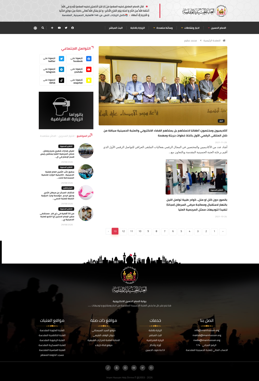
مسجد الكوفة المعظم (52, 355)
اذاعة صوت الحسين (155, 350)
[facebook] (73, 28)
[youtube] (59, 28)
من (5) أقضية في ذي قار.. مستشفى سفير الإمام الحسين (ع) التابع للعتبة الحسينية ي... (57, 216)
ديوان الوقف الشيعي (104, 335)
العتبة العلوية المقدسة (52, 330)
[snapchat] (116, 368)
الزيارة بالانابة (137, 28)
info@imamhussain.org (207, 330)
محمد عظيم (190, 40)
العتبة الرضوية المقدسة (52, 340)
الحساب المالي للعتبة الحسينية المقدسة (207, 350)
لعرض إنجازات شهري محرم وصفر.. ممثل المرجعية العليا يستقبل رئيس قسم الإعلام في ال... (57, 154)
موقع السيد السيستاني (104, 330)
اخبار (221, 121)
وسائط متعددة (164, 28)
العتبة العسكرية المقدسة (52, 345)
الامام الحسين (218, 28)
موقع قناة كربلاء (103, 345)
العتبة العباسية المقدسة (52, 350)
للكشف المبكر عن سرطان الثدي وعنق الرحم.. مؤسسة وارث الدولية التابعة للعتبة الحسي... (57, 195)
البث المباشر (116, 28)
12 (123, 231)
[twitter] (66, 28)
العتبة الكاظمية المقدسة (52, 335)
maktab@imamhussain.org (207, 335)
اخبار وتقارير (67, 188)
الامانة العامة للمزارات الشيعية (104, 340)
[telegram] (125, 368)
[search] (42, 28)
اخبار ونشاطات (191, 28)
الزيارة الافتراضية (155, 340)
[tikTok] (108, 368)
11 (131, 231)
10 (139, 231)
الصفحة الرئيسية (212, 40)
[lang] (35, 28)
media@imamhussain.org (206, 340)
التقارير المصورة (217, 190)
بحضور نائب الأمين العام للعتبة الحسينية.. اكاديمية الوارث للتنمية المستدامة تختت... (57, 175)
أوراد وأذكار (155, 345)
